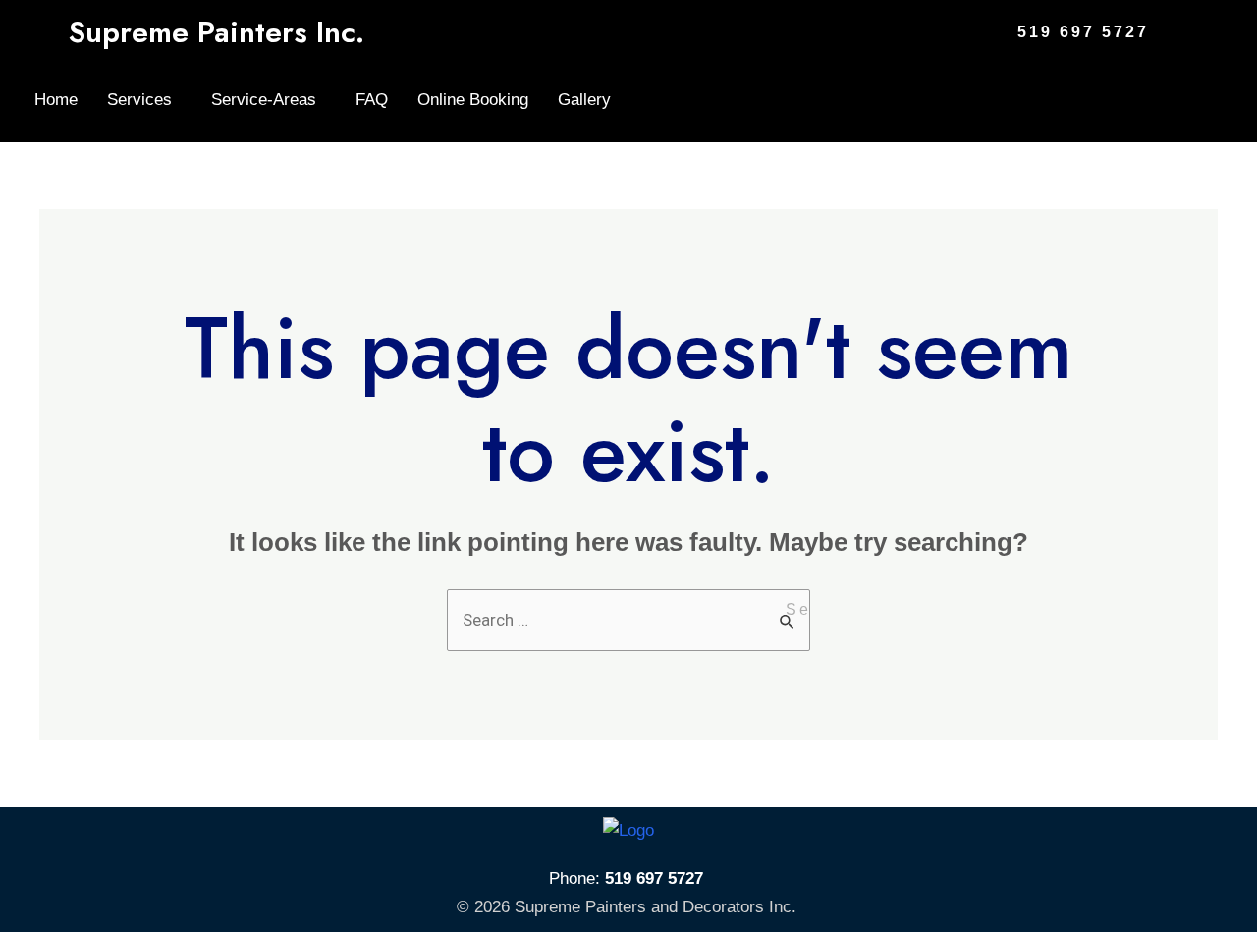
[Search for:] (628, 620)
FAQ (371, 99)
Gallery (584, 99)
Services (139, 99)
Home (56, 99)
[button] (144, 100)
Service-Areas (263, 99)
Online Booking (472, 99)
